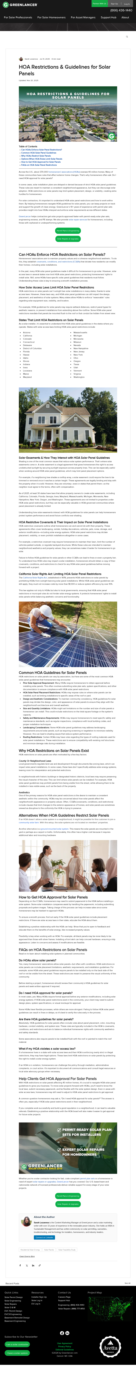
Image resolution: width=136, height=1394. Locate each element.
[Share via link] (39, 1265)
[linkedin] (67, 1333)
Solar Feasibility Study (66, 1250)
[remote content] (68, 1225)
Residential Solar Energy (30, 1250)
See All (127, 1283)
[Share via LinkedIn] (33, 1265)
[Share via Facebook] (20, 1265)
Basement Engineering (15, 1321)
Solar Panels (49, 1250)
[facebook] (62, 1333)
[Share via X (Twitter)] (26, 1265)
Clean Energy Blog (27, 1256)
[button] (127, 36)
